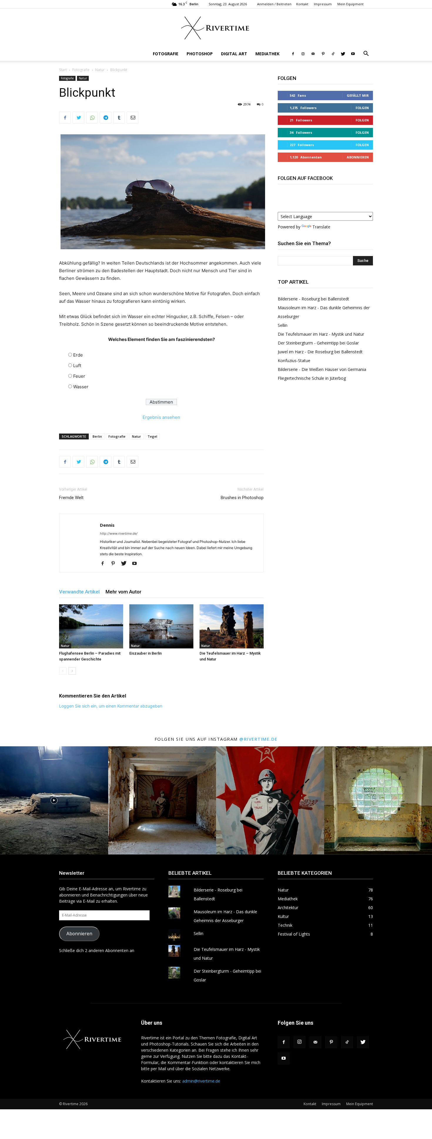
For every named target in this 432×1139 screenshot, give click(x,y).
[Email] (132, 117)
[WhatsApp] (92, 117)
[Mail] (313, 54)
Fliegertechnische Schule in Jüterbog (312, 378)
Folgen (362, 108)
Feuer (79, 376)
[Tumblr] (119, 117)
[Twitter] (343, 54)
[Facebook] (293, 54)
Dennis (107, 525)
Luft (77, 365)
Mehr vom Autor (123, 592)
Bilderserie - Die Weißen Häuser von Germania (322, 369)
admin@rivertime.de (201, 1081)
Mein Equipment (350, 4)
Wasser (80, 386)
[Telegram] (105, 117)
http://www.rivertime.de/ (119, 533)
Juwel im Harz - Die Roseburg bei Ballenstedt (320, 351)
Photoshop (200, 53)
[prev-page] (62, 671)
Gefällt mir (358, 95)
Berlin (97, 436)
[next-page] (72, 671)
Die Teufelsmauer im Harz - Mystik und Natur (321, 334)
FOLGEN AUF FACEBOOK (305, 178)
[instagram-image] (54, 800)
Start (63, 69)
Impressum (323, 4)
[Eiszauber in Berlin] (161, 626)
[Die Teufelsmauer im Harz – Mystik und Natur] (232, 626)
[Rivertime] (216, 28)
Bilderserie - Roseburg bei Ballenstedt (313, 299)
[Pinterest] (323, 54)
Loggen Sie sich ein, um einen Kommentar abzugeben (110, 705)
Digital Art (234, 53)
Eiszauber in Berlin (145, 653)
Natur (100, 69)
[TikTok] (333, 54)
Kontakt (302, 4)
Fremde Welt (71, 497)
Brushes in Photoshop (242, 497)
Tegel (152, 436)
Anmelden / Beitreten (274, 4)
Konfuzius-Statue (294, 360)
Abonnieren (358, 157)
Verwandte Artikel (79, 592)
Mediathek (267, 53)
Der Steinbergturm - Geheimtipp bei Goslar (318, 343)
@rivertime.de (258, 739)
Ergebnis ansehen (161, 417)
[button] (366, 54)
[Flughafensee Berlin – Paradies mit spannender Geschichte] (91, 626)
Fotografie (165, 53)
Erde (78, 355)
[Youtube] (353, 54)
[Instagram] (303, 54)
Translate (321, 227)
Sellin (282, 325)
